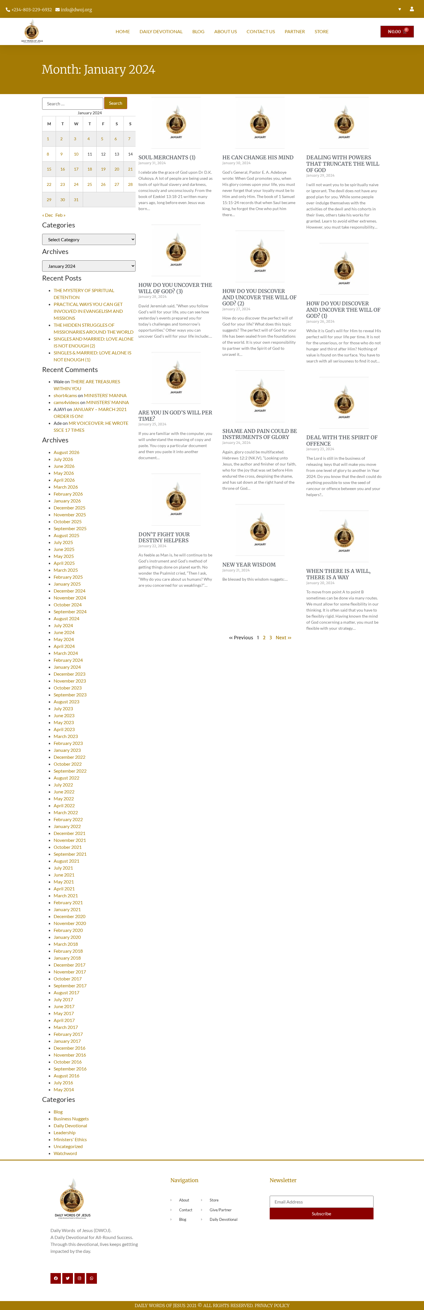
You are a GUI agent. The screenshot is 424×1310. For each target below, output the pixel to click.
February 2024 (68, 660)
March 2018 (66, 944)
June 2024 (64, 632)
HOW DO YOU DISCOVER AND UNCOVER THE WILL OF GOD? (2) (259, 297)
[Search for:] (72, 104)
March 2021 (66, 895)
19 (103, 169)
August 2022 (66, 777)
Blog (58, 1111)
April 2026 (64, 480)
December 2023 (69, 674)
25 (89, 184)
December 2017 (69, 964)
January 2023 (67, 750)
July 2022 (63, 784)
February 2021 (68, 902)
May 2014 (64, 1089)
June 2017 (64, 1006)
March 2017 (66, 1027)
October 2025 (68, 521)
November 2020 (70, 923)
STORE (322, 31)
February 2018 (68, 951)
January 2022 (67, 826)
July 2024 (63, 625)
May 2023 (64, 722)
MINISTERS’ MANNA (105, 395)
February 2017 (68, 1034)
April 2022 (64, 805)
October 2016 (68, 1061)
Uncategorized (68, 1146)
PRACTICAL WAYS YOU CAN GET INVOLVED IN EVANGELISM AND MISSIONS (88, 311)
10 (76, 154)
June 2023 (64, 715)
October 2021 (68, 847)
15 (49, 169)
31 (76, 199)
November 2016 (70, 1054)
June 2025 (64, 549)
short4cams (65, 395)
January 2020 (67, 937)
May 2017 (64, 1013)
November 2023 (70, 680)
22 (49, 184)
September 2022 (70, 770)
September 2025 (70, 528)
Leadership (65, 1132)
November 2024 (70, 597)
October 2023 (68, 687)
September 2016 (70, 1068)
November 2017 (70, 971)
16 (62, 169)
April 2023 (64, 729)
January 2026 (67, 500)
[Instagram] (79, 1278)
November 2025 (70, 514)
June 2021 (64, 874)
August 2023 (66, 701)
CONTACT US (261, 31)
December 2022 (69, 757)
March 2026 (66, 486)
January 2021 (67, 909)
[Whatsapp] (91, 1278)
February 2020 (68, 930)
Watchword (65, 1153)
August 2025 (66, 535)
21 (130, 169)
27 (117, 184)
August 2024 (66, 618)
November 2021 (70, 840)
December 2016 (69, 1048)
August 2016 (66, 1075)
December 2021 (69, 833)
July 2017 (63, 999)
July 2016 (63, 1082)
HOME (123, 31)
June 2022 (64, 791)
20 (117, 169)
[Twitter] (67, 1278)
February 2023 (68, 743)
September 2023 (70, 694)
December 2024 (69, 590)
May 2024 (64, 639)
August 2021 (66, 861)
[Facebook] (55, 1278)
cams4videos (66, 402)
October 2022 (68, 764)
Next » (284, 637)
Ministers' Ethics (70, 1139)
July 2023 (63, 708)
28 (130, 184)
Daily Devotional (70, 1125)
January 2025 (67, 583)
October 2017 (68, 978)
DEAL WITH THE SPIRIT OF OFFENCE (342, 440)
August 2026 (66, 452)
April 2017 (64, 1020)
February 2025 (68, 577)
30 (62, 199)
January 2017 (67, 1041)
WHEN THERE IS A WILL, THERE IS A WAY (338, 574)
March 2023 (66, 736)
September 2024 (70, 611)
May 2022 (64, 798)
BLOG (198, 31)
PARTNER (295, 31)
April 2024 (64, 646)
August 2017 (66, 992)
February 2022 (68, 819)
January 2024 (67, 667)
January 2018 (67, 957)
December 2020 (69, 916)
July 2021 (63, 867)
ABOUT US (225, 31)
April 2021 (64, 888)
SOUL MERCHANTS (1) (167, 157)
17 (76, 169)
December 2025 (69, 507)
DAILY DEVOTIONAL (161, 31)
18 (89, 169)
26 (103, 184)
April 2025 (64, 563)
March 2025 (66, 570)
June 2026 (64, 466)
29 (49, 199)
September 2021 (70, 854)
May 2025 (64, 556)
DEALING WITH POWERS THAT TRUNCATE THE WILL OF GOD (342, 163)
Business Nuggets (71, 1118)
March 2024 (66, 653)
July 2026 (63, 459)
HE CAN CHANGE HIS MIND (258, 157)
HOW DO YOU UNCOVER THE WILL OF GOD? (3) (175, 288)
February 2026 (68, 493)
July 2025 (63, 542)
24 (76, 184)
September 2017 (70, 985)
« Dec (47, 215)
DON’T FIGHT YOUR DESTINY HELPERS (164, 537)
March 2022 (66, 812)
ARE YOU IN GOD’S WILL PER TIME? (175, 415)
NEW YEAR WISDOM (249, 564)
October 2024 (68, 604)
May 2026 (64, 473)
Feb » (60, 215)
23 (62, 184)
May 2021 (64, 881)
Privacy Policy (272, 1305)
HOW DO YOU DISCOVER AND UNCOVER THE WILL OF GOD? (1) (343, 309)
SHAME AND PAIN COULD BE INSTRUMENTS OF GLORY (259, 434)
